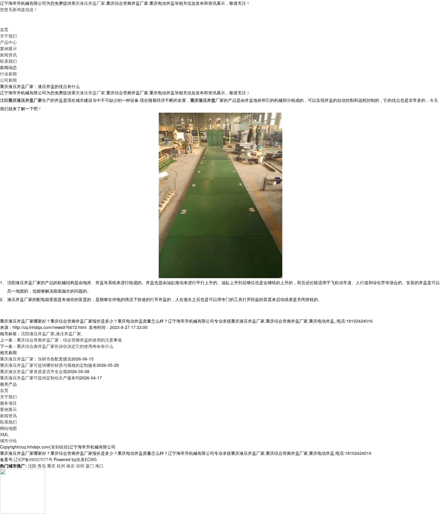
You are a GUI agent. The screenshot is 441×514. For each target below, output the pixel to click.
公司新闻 (8, 80)
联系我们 (8, 61)
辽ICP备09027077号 (33, 459)
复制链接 (59, 447)
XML (4, 434)
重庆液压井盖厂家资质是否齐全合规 (33, 371)
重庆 (51, 466)
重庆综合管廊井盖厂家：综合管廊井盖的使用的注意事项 (69, 340)
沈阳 (32, 466)
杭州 (61, 466)
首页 (4, 29)
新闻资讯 (8, 55)
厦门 (90, 466)
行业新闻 (8, 74)
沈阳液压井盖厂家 (38, 333)
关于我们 (8, 36)
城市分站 (8, 440)
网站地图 (8, 428)
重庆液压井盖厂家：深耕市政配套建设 (35, 359)
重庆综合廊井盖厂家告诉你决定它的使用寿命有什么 (65, 346)
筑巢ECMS (86, 459)
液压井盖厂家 (68, 333)
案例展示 (8, 48)
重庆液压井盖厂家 (88, 3)
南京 (70, 466)
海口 (99, 466)
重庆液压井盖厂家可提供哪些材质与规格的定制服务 (48, 365)
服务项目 (8, 403)
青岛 (42, 466)
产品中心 (8, 42)
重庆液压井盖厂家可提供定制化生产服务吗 (40, 378)
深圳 (80, 466)
